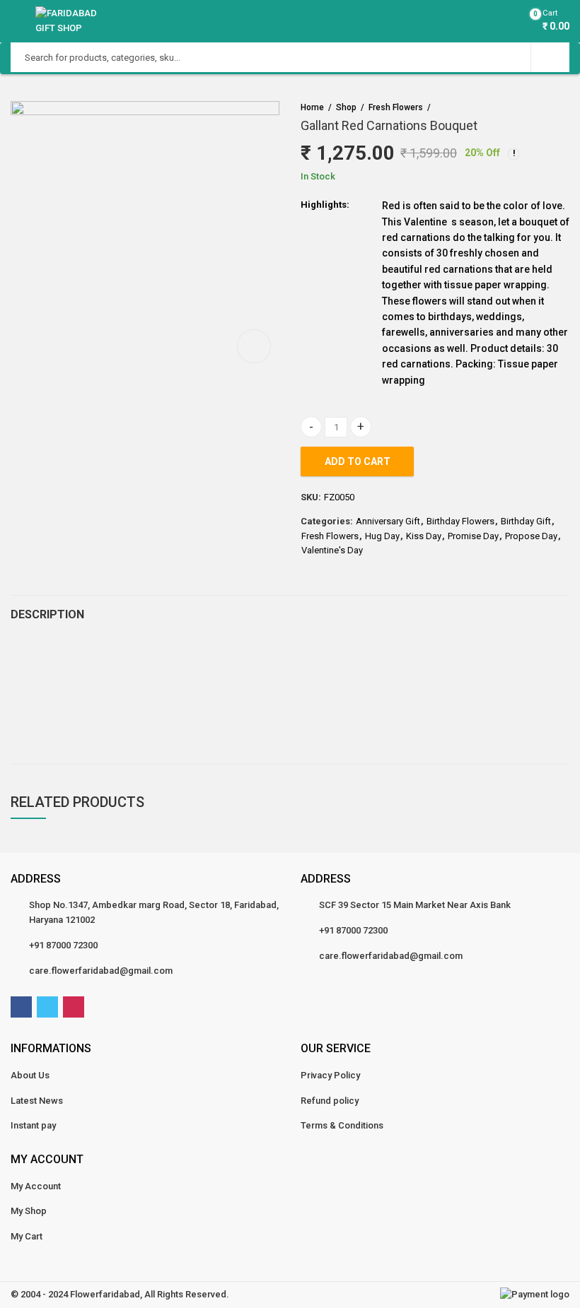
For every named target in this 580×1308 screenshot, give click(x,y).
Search (550, 57)
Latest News (37, 1100)
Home (312, 107)
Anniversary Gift (388, 521)
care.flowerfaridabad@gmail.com (101, 970)
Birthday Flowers (460, 521)
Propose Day (531, 536)
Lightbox (254, 346)
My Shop (29, 1211)
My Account (36, 1186)
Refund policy (330, 1100)
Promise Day (473, 536)
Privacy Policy (330, 1075)
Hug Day (382, 536)
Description (47, 614)
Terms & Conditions (342, 1125)
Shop (346, 107)
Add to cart (357, 461)
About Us (30, 1075)
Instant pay (33, 1125)
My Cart (26, 1236)
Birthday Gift (526, 521)
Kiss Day (423, 536)
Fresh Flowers (396, 107)
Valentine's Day (332, 550)
